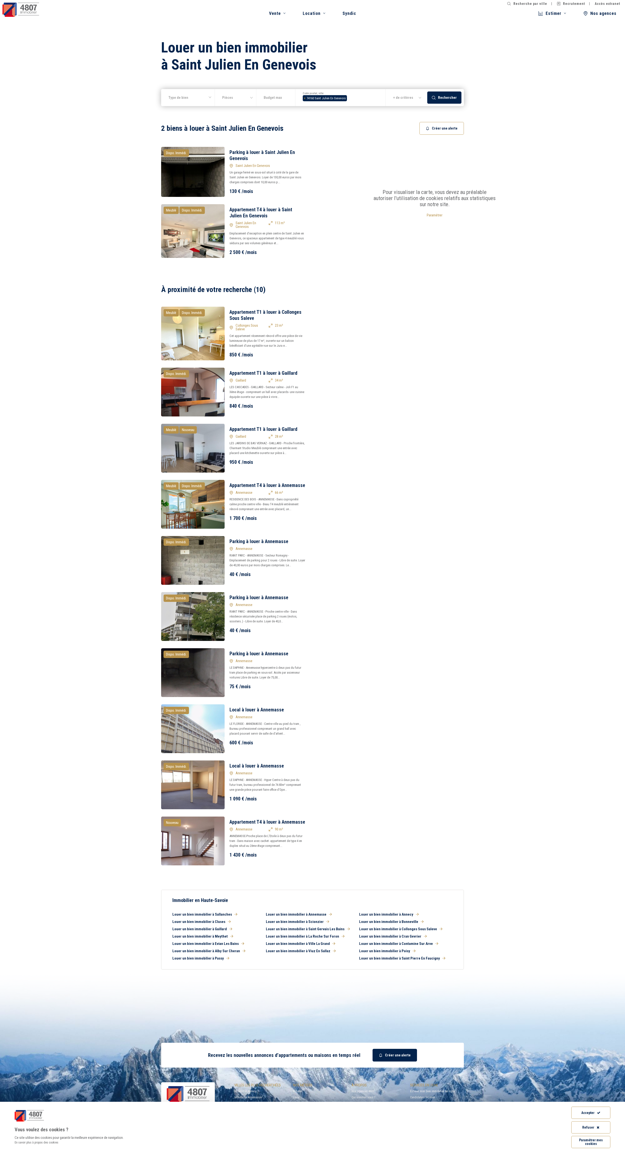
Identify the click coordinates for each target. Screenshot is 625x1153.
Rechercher (447, 97)
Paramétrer (434, 215)
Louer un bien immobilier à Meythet (200, 936)
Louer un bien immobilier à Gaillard (199, 929)
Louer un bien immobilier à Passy (198, 958)
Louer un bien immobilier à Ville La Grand (298, 943)
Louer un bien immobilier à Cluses (198, 922)
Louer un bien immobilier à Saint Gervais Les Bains (305, 929)
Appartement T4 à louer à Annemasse (267, 485)
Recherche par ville (530, 4)
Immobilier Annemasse (248, 1097)
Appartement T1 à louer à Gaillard (263, 373)
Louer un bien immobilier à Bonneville (388, 922)
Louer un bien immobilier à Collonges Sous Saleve (398, 929)
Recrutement (574, 4)
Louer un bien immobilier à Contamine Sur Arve (396, 943)
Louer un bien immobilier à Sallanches (202, 914)
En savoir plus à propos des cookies (36, 1142)
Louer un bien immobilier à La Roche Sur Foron (302, 936)
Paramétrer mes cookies (591, 1142)
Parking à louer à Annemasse (258, 541)
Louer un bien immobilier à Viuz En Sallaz (298, 951)
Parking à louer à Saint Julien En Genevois (262, 155)
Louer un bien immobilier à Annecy (386, 914)
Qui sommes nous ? (363, 1097)
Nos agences (603, 13)
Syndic (349, 13)
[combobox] (340, 97)
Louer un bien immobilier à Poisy (384, 951)
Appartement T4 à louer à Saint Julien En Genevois (260, 213)
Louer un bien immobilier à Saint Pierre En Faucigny (399, 958)
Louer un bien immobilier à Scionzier (295, 922)
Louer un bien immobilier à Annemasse (296, 914)
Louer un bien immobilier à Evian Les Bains (205, 943)
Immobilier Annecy (245, 1091)
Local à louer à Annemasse (256, 710)
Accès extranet (607, 4)
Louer (296, 1097)
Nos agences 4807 (363, 1091)
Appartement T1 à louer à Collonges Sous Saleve (265, 315)
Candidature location (422, 1097)
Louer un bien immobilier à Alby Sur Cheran (206, 951)
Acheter (297, 1091)
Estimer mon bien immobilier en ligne (432, 1091)
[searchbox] (349, 97)
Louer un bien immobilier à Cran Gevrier (390, 936)
